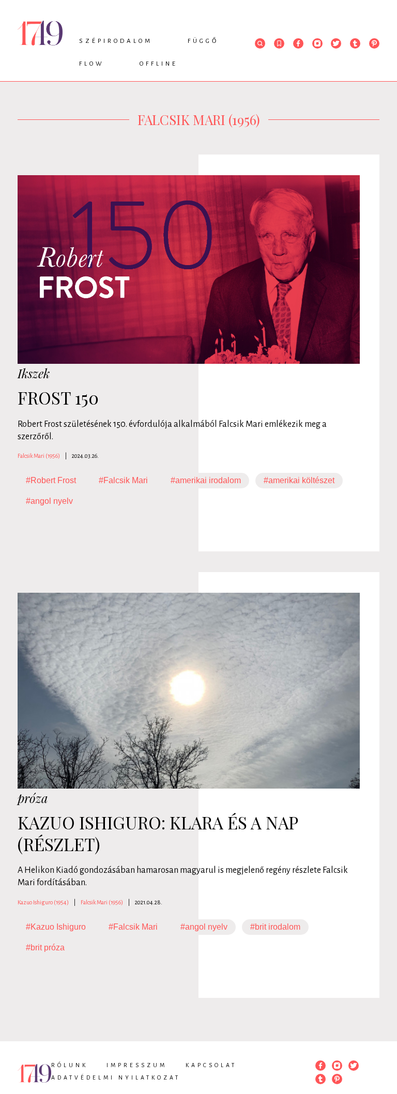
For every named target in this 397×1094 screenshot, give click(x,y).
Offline (159, 63)
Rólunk (69, 1065)
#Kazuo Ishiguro (56, 926)
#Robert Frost (51, 480)
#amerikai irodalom (206, 480)
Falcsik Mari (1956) (39, 456)
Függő (203, 41)
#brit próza (45, 947)
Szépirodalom (115, 41)
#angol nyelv (49, 501)
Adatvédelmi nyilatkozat (115, 1077)
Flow (91, 63)
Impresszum (136, 1065)
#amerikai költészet (299, 480)
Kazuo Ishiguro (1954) (43, 902)
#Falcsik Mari (123, 480)
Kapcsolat (211, 1065)
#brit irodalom (275, 926)
